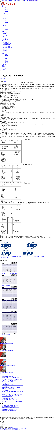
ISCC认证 (4, 33)
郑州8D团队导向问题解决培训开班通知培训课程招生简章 (9, 399)
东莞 (5, 429)
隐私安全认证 (5, 49)
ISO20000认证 (6, 14)
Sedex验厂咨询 (5, 38)
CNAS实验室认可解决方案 (6, 44)
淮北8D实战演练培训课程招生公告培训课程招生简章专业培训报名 (10, 395)
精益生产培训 (6, 62)
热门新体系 (4, 25)
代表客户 (4, 68)
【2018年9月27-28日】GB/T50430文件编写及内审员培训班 (9, 380)
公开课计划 (4, 64)
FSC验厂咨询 (5, 35)
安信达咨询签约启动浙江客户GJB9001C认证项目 (6, 343)
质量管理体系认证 (5, 7)
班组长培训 (6, 60)
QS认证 (1, 257)
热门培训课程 (5, 54)
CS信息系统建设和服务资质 (7, 43)
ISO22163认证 (6, 11)
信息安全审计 (5, 51)
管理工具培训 (6, 59)
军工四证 (12, 0)
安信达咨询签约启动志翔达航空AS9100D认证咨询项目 (7, 365)
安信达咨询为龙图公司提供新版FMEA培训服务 (6, 350)
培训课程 (3, 53)
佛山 (4, 429)
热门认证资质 (5, 18)
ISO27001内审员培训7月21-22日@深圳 (7, 396)
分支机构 (25, 428)
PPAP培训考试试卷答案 (5, 390)
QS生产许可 (4, 81)
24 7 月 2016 (3, 78)
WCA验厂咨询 (5, 36)
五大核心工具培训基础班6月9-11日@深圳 (7, 376)
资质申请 (3, 40)
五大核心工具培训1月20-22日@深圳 (6, 386)
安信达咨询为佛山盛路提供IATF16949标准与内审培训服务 (9, 406)
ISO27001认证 (5, 428)
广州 (9, 429)
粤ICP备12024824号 (12, 427)
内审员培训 (6, 58)
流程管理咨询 (16, 428)
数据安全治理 (5, 50)
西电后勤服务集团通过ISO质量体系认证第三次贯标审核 (9, 409)
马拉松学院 (1, 428)
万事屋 (9, 428)
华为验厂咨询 (5, 32)
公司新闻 (3, 65)
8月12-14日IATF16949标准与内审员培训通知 (7, 381)
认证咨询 (3, 6)
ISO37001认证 (6, 27)
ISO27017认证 (6, 17)
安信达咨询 (3, 66)
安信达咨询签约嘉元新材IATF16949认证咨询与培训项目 (9, 410)
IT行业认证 (4, 13)
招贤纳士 (18, 0)
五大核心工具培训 (20, 428)
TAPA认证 (6, 21)
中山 (10, 429)
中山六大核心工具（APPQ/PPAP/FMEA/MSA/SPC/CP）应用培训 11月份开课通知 (12, 377)
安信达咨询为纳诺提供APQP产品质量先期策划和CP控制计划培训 (10, 407)
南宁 (2, 429)
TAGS (19, 429)
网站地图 (14, 429)
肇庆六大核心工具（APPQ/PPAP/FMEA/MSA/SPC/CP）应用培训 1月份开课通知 (12, 391)
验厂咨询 (3, 31)
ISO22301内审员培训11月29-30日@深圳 (7, 397)
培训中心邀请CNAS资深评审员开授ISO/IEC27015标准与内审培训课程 (11, 387)
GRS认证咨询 (5, 37)
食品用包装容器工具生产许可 (7, 46)
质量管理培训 (6, 61)
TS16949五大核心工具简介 (5, 383)
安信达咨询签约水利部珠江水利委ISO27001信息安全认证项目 (10, 405)
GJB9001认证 (6, 9)
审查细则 (4, 257)
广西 (0, 429)
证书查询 (25, 0)
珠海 (12, 429)
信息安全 (3, 48)
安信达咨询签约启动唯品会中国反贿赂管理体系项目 (7, 372)
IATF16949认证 (12, 428)
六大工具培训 (5, 0)
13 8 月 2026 (1, 351)
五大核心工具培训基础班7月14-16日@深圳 (7, 384)
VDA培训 (1, 0)
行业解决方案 (9, 0)
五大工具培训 (21, 0)
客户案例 (15, 0)
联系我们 (27, 0)
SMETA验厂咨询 (5, 39)
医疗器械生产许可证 (6, 42)
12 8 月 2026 (1, 373)
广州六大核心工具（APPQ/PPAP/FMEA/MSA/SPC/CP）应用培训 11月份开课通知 (12, 379)
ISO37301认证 (6, 29)
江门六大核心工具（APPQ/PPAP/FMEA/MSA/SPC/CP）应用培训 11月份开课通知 (12, 394)
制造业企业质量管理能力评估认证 (7, 47)
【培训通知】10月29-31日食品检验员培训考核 (8, 388)
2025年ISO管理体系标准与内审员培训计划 (7, 398)
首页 (2, 5)
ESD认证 (6, 20)
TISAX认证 (6, 22)
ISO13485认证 (6, 10)
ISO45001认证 (6, 24)
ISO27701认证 (6, 16)
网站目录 (17, 429)
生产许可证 (6, 257)
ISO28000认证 (6, 28)
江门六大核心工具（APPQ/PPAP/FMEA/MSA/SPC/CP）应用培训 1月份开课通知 (12, 385)
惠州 (7, 429)
